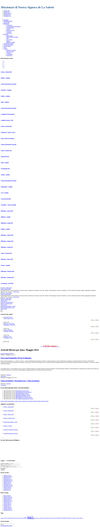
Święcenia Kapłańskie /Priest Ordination (16, 358)
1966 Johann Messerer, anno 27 (23, 394)
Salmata (67, 518)
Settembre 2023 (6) (8, 501)
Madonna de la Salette (49, 518)
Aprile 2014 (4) (7, 483)
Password (4, 465)
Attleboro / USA (7, 336)
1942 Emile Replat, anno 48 (22, 393)
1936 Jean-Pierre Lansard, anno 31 (24, 392)
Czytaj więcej (16, 291)
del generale (6, 198)
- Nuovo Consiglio (8, 204)
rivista (64, 518)
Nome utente (5, 463)
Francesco (15, 518)
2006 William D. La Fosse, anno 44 (24, 397)
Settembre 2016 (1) (8, 476)
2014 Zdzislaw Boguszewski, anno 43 (24, 398)
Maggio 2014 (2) (7, 482)
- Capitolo (5, 78)
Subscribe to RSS (36, 401)
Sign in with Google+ (16, 401)
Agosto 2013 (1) (7, 488)
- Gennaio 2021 (7, 277)
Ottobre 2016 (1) (7, 475)
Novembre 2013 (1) (8, 486)
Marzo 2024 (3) (7, 495)
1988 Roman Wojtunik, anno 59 (23, 396)
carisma (2, 518)
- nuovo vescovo (8, 132)
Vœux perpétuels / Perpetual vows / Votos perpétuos (20, 381)
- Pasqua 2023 (6, 126)
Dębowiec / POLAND (9, 323)
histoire (18, 518)
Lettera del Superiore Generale (11, 429)
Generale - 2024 (7, 120)
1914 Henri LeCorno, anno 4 (22, 390)
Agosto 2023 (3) (7, 502)
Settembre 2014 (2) (8, 480)
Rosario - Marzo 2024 (6, 299)
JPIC (25, 518)
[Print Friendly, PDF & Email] (94, 321)
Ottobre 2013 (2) (7, 487)
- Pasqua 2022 (6, 150)
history (21, 518)
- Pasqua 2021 (6, 253)
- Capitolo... (6, 90)
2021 (5, 168)
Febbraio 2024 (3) (8, 497)
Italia (23, 518)
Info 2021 (5, 156)
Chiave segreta (5, 466)
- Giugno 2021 (7, 235)
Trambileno (74, 518)
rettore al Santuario (7, 138)
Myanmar (54, 518)
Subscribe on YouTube (27, 401)
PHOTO (9, 375)
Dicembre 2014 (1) (8, 479)
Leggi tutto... (4, 376)
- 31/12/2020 (7, 283)
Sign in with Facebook (6, 401)
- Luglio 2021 (7, 223)
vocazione (78, 518)
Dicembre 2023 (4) (8, 498)
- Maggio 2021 (7, 241)
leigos (44, 518)
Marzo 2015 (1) (7, 478)
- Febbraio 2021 (7, 271)
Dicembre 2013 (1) (8, 484)
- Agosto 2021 (7, 211)
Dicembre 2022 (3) (8, 510)
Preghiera (58, 518)
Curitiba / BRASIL (8, 330)
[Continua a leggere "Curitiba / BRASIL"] (9, 331)
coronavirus (5, 518)
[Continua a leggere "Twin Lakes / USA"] (8, 318)
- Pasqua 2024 (6, 72)
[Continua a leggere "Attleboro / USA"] (8, 337)
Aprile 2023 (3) (7, 506)
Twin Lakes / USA (8, 317)
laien (37, 518)
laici (30, 517)
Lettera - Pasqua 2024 (6, 289)
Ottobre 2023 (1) (7, 499)
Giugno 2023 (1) (7, 503)
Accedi (2, 469)
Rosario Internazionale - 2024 (7, 307)
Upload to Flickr (44, 401)
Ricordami (3, 468)
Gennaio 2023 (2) (8, 508)
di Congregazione (7, 114)
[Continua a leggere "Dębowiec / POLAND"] (9, 325)
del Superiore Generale (8, 84)
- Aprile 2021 (7, 247)
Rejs (61, 518)
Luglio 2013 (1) (7, 490)
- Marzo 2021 (7, 259)
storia (70, 518)
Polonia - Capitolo (8, 425)
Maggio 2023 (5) (7, 504)
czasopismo (10, 518)
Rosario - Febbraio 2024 (6, 303)
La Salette (40, 518)
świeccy (81, 518)
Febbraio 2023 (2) (8, 507)
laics (35, 518)
